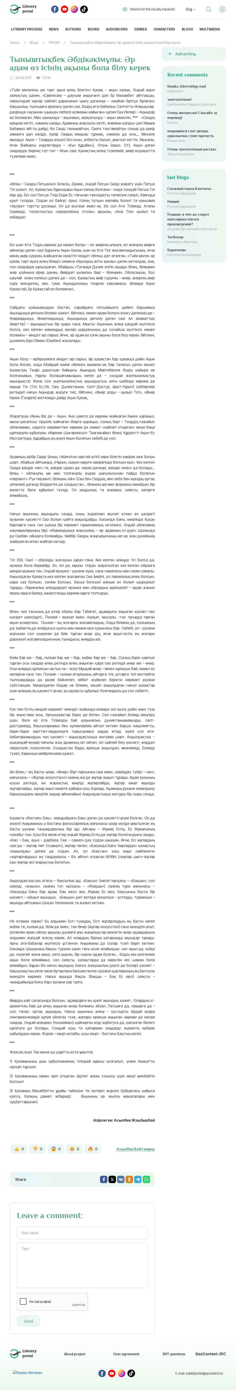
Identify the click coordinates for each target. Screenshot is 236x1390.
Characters (164, 29)
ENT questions (174, 1354)
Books (93, 29)
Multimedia (210, 29)
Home (14, 42)
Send (28, 1321)
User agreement (126, 1354)
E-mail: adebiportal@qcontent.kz (199, 1373)
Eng (189, 9)
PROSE (54, 42)
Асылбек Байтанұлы (135, 1149)
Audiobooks (116, 29)
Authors (73, 29)
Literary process (26, 29)
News (54, 29)
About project (74, 1354)
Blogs (187, 29)
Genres (140, 29)
